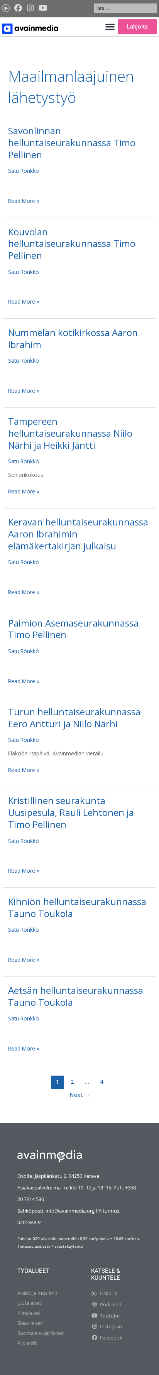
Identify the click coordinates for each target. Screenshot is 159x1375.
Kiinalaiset (29, 1312)
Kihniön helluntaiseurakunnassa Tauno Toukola (77, 907)
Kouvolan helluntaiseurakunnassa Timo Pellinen (71, 244)
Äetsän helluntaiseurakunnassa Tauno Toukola (75, 996)
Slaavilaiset (29, 1322)
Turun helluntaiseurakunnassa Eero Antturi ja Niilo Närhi (74, 718)
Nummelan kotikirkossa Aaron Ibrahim (73, 338)
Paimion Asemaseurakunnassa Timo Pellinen (73, 629)
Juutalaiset (29, 1302)
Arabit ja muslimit (37, 1292)
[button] (110, 26)
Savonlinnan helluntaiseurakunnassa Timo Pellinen (71, 143)
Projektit (27, 1343)
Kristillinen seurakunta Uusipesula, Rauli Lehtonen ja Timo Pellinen (71, 812)
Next (79, 1094)
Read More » (23, 200)
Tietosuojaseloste (34, 1246)
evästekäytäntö (68, 1246)
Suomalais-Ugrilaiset (40, 1332)
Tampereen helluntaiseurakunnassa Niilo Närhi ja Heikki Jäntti (70, 433)
